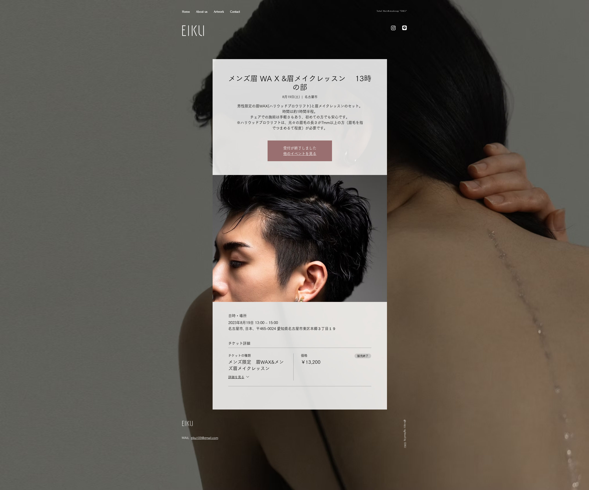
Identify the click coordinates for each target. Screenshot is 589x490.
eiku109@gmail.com (204, 437)
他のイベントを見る (299, 153)
